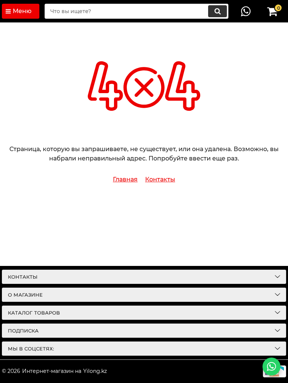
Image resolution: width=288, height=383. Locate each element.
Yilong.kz (95, 371)
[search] (217, 11)
